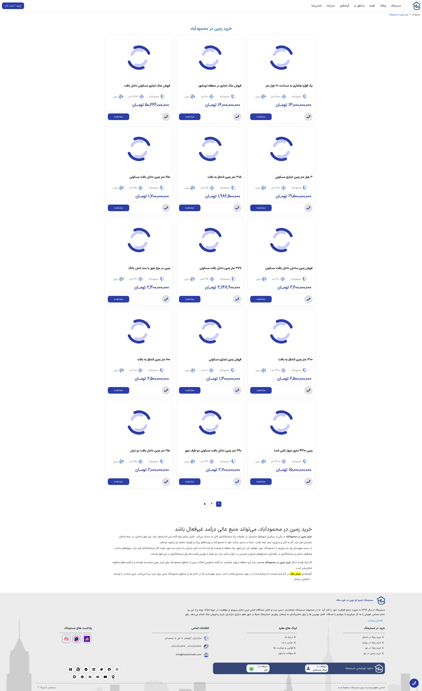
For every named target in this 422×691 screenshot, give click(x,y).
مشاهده (260, 117)
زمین (257, 96)
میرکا (43, 687)
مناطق (360, 6)
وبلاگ (383, 6)
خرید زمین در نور (372, 653)
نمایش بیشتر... (374, 620)
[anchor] (87, 639)
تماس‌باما (316, 6)
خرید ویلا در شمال (372, 637)
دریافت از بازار (263, 668)
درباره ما (289, 637)
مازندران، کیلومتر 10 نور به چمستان (183, 638)
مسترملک (396, 6)
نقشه (372, 6)
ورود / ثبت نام (13, 6)
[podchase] (77, 639)
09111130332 (194, 646)
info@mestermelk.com (188, 655)
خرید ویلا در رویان (372, 643)
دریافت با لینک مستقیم (320, 668)
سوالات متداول (286, 653)
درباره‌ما (331, 6)
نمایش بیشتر (302, 579)
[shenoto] (66, 639)
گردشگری (344, 6)
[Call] (308, 117)
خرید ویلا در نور (373, 648)
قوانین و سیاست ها (283, 648)
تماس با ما (288, 643)
